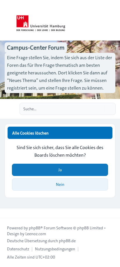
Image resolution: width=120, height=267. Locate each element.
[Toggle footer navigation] (7, 213)
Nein (60, 184)
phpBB (34, 228)
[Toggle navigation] (113, 20)
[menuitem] (18, 249)
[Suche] (99, 109)
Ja (60, 170)
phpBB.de (67, 241)
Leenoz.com (35, 234)
